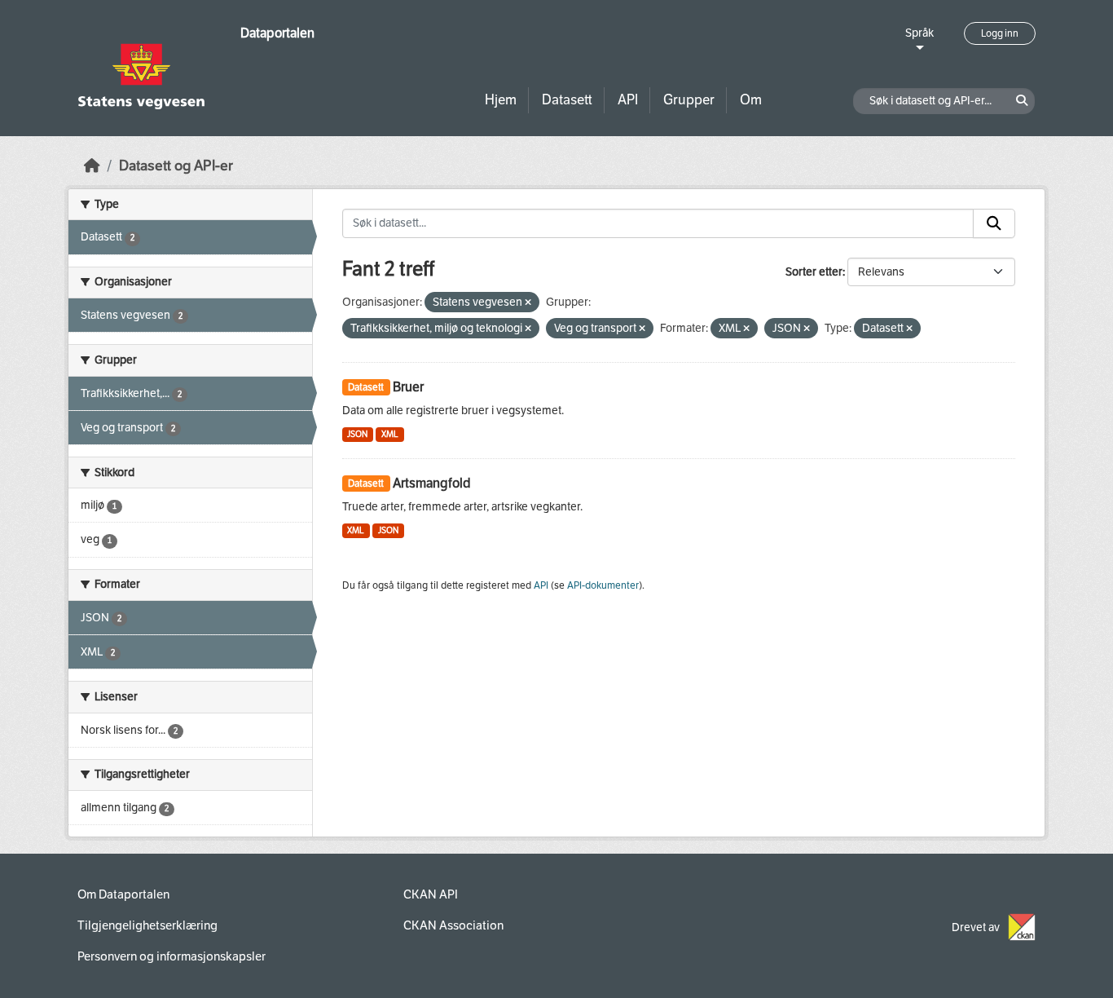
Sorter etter (813, 272)
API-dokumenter (603, 585)
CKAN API (430, 894)
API (628, 99)
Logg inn (999, 33)
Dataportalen (277, 33)
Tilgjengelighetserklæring (147, 925)
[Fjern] (528, 303)
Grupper (689, 99)
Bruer (408, 387)
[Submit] (994, 223)
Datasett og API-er (176, 165)
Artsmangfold (432, 483)
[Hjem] (92, 165)
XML (389, 434)
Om (751, 99)
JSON (357, 434)
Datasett (567, 99)
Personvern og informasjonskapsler (171, 956)
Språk (919, 33)
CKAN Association (453, 925)
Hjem (501, 99)
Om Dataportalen (123, 894)
